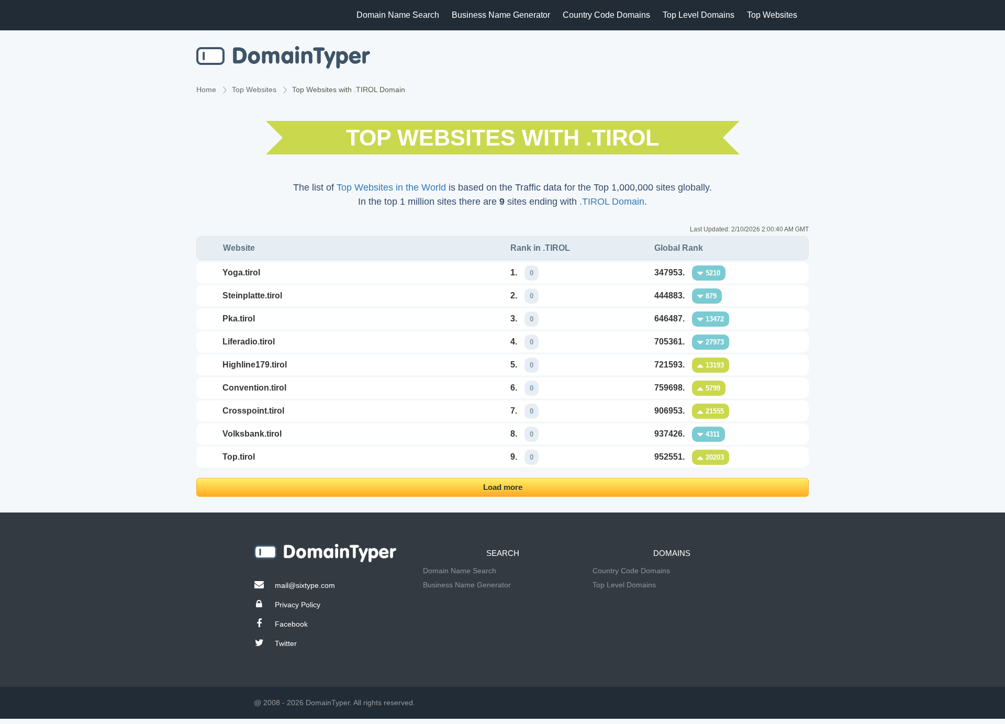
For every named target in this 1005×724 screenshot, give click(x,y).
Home (206, 89)
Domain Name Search (397, 14)
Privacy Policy (297, 604)
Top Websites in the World (391, 187)
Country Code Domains (606, 14)
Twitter (286, 643)
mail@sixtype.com (305, 585)
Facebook (291, 624)
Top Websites (772, 14)
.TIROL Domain (611, 201)
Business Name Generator (501, 14)
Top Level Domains (698, 14)
